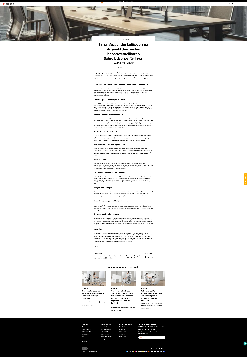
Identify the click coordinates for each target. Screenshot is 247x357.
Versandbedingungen (106, 326)
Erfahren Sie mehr (87, 305)
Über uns (84, 326)
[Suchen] (229, 4)
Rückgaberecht (104, 331)
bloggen (129, 67)
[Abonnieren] (163, 337)
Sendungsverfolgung (105, 339)
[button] (240, 4)
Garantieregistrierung (106, 329)
